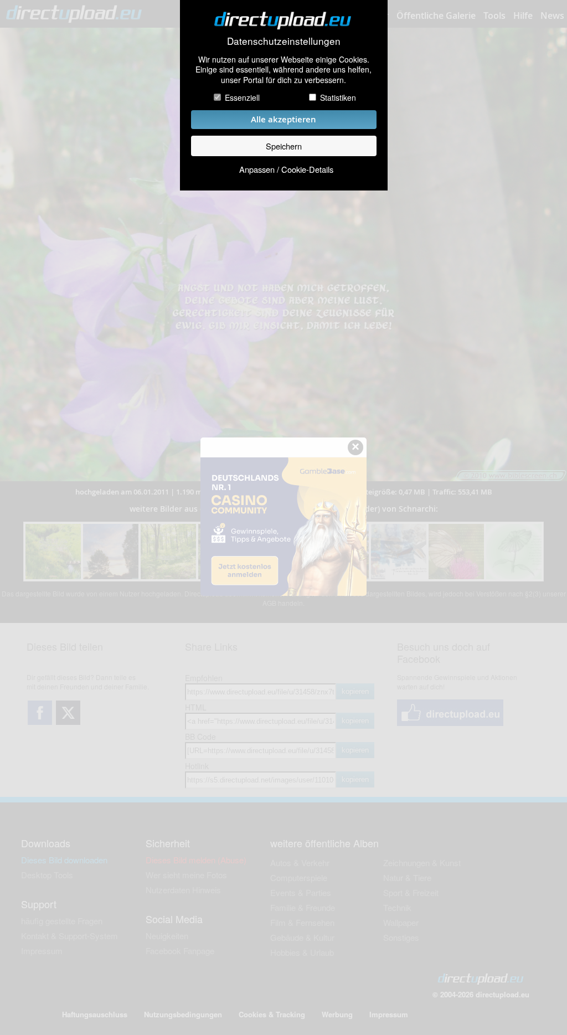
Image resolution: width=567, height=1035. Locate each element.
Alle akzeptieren (283, 119)
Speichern (284, 146)
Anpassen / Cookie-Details (286, 169)
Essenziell (242, 97)
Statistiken (338, 97)
